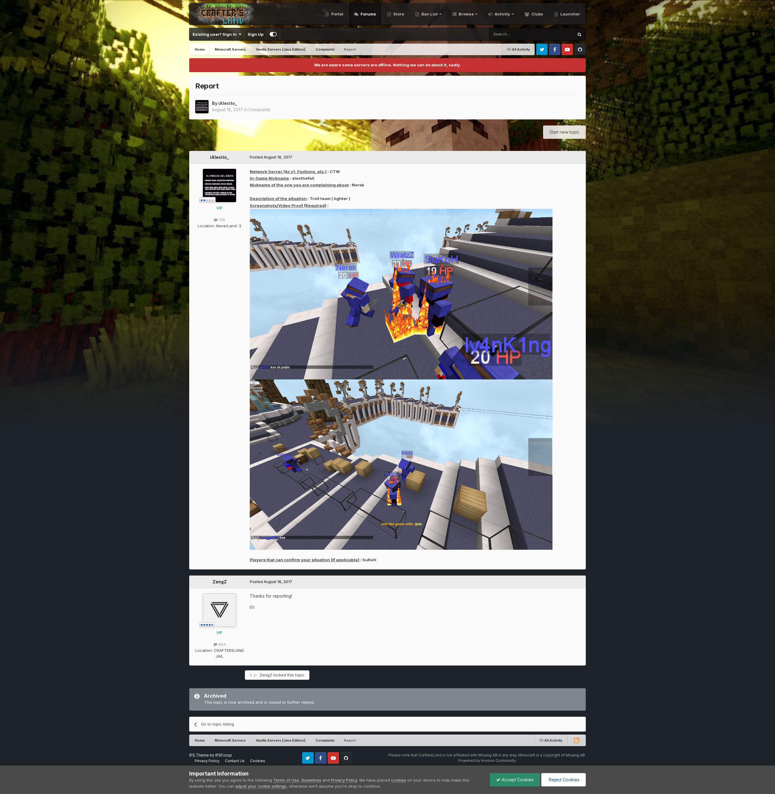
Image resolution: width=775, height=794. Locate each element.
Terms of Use (286, 780)
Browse (466, 14)
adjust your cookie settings (260, 786)
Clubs (536, 14)
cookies (398, 780)
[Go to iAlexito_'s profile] (202, 106)
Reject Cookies (563, 779)
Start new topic (564, 132)
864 (221, 644)
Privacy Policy (207, 761)
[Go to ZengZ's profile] (219, 610)
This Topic (555, 34)
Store (398, 14)
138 (221, 219)
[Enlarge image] (401, 293)
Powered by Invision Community (487, 760)
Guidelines (311, 780)
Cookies (257, 761)
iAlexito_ (227, 103)
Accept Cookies (517, 779)
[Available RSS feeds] (576, 740)
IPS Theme (199, 755)
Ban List (429, 14)
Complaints (259, 109)
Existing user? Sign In (216, 34)
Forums (368, 14)
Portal (336, 14)
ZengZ (220, 581)
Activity (502, 14)
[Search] (579, 34)
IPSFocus (223, 755)
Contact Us (235, 761)
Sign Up (255, 34)
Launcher (569, 14)
